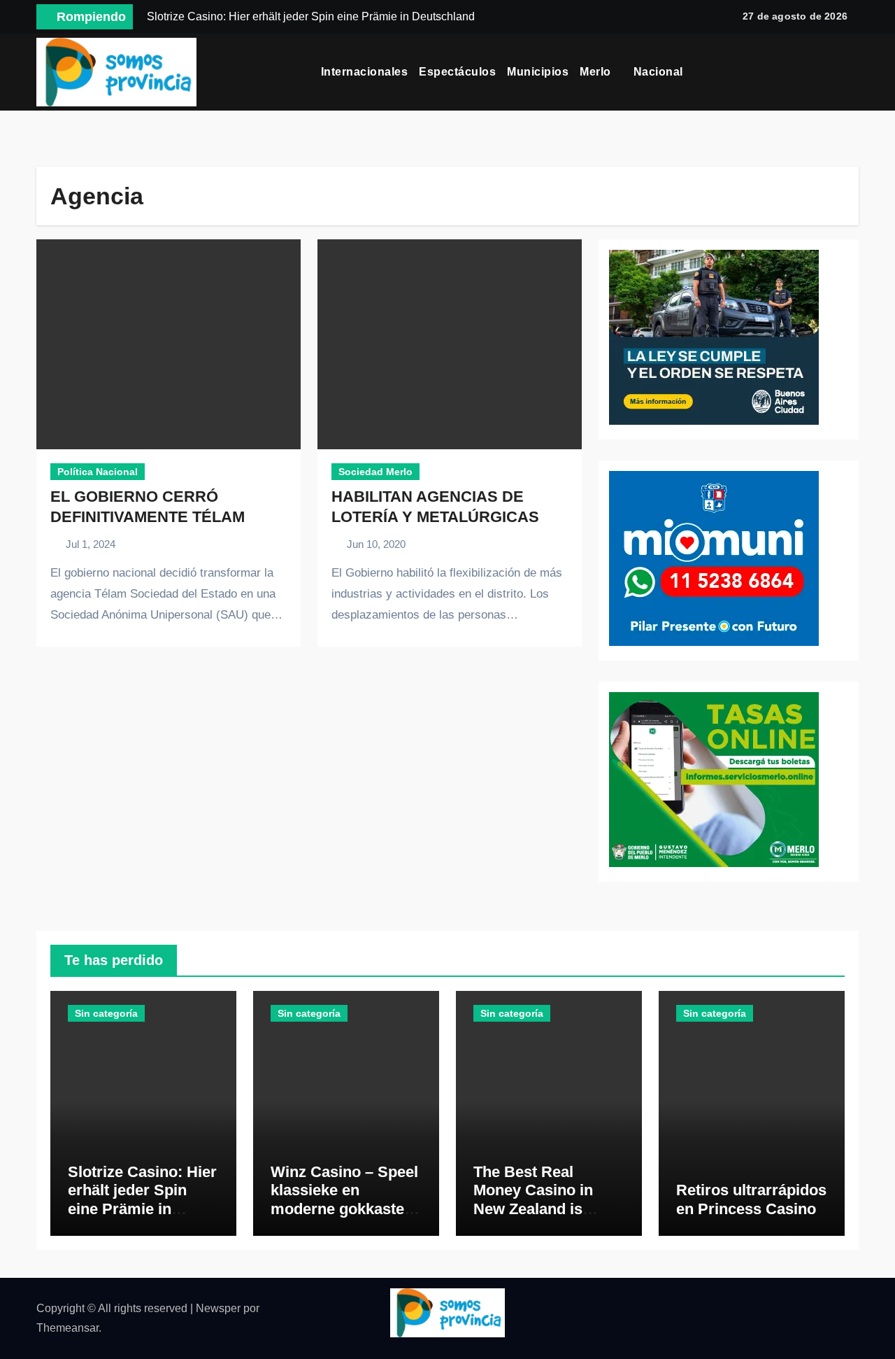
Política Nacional (97, 471)
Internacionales (364, 72)
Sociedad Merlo (375, 471)
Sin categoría (106, 1013)
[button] (854, 72)
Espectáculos (457, 72)
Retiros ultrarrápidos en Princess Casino (751, 1199)
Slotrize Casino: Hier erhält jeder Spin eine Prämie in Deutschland (142, 1199)
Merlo (597, 72)
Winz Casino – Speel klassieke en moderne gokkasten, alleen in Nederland (344, 1199)
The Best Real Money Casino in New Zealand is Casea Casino (533, 1199)
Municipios (537, 72)
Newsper (218, 1308)
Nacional (660, 72)
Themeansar (67, 1328)
